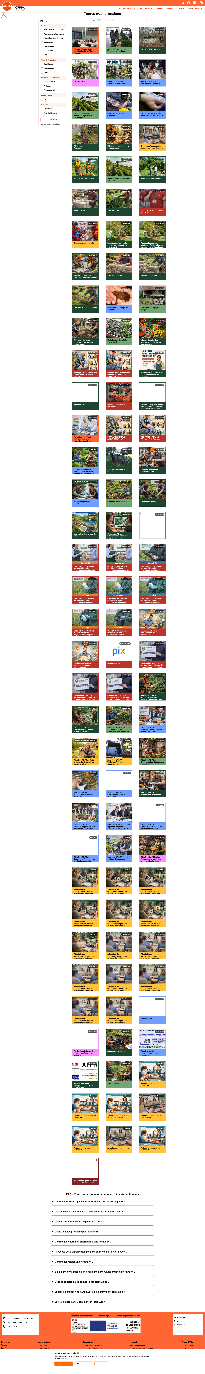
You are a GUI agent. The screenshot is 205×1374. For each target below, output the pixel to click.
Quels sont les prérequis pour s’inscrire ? (77, 1231)
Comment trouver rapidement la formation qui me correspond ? (90, 1201)
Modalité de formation (50, 78)
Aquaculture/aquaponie (53, 30)
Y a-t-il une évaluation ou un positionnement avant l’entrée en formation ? (95, 1271)
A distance (48, 86)
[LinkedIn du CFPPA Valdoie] (195, 3)
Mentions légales (104, 1316)
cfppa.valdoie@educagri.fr (17, 1322)
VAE (46, 55)
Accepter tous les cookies (63, 1364)
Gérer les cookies (102, 1364)
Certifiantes (48, 64)
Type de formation (48, 60)
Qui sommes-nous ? (191, 1345)
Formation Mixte (50, 90)
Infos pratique (189, 1348)
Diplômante (48, 109)
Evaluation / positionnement (142, 1348)
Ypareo (4, 1345)
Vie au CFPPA (188, 1342)
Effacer (53, 119)
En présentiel (49, 82)
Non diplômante (50, 113)
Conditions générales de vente (128, 1316)
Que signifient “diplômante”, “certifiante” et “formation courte (89, 1211)
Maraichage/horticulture (53, 38)
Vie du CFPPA (195, 9)
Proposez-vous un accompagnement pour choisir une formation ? (91, 1251)
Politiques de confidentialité (82, 1316)
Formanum (5, 1342)
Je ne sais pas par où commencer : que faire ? (80, 1302)
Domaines (45, 26)
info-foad (5, 1348)
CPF (46, 99)
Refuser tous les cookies (84, 1364)
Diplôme (44, 105)
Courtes (47, 72)
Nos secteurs (145, 9)
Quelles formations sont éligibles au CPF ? (78, 1221)
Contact (159, 9)
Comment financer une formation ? (74, 1261)
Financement (46, 95)
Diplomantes (44, 1348)
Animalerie (48, 42)
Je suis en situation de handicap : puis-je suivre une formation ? (90, 1291)
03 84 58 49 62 (12, 1327)
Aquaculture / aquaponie (93, 1348)
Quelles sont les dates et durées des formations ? (82, 1281)
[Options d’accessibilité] (4, 15)
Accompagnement (175, 9)
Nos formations (127, 9)
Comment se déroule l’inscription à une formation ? (83, 1241)
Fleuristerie (48, 51)
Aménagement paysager (54, 34)
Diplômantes (49, 68)
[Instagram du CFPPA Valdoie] (201, 3)
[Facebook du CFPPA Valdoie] (188, 3)
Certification (49, 46)
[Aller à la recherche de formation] (183, 3)
